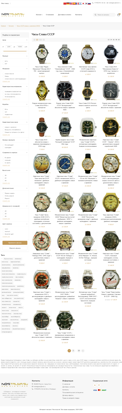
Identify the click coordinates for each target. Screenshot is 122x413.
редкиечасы (5, 289)
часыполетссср (14, 319)
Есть (6, 109)
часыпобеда (5, 316)
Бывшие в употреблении (13, 129)
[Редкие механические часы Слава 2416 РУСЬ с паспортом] (42, 91)
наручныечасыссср (7, 280)
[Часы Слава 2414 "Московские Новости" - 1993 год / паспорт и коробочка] (111, 54)
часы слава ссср (6, 301)
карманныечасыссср (18, 264)
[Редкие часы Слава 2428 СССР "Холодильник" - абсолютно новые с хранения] (111, 91)
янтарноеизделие (7, 331)
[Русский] (89, 3)
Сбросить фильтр (14, 248)
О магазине (50, 14)
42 (5, 178)
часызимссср (12, 307)
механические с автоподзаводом (15, 79)
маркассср (15, 267)
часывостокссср (6, 304)
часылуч (20, 307)
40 (5, 180)
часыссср (15, 325)
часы (3, 295)
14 (79, 350)
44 (5, 216)
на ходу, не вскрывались (13, 94)
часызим (4, 307)
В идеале (8, 157)
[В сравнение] (48, 52)
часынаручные (17, 313)
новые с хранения (10, 127)
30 (5, 175)
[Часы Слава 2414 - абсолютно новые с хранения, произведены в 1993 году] (42, 127)
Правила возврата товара (70, 398)
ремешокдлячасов (18, 292)
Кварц (7, 76)
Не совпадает (9, 145)
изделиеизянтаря (15, 261)
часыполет (5, 319)
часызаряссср (17, 304)
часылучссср (5, 310)
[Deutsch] (67, 3)
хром (6, 229)
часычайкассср (6, 328)
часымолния (14, 310)
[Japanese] (83, 3)
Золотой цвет (9, 234)
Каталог (39, 14)
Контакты (78, 14)
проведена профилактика (13, 91)
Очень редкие (9, 196)
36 (114, 39)
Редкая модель (9, 193)
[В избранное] (48, 47)
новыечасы (18, 280)
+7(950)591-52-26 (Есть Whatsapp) (45, 389)
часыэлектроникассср (18, 328)
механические (9, 73)
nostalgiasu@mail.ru (40, 386)
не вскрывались (10, 96)
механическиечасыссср (8, 274)
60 (119, 39)
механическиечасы (7, 270)
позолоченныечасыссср (8, 286)
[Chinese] (64, 3)
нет (6, 63)
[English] (71, 3)
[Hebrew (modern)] (80, 3)
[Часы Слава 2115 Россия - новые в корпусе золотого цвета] (88, 91)
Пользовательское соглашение (72, 392)
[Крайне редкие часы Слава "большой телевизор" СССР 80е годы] (65, 127)
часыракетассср (6, 322)
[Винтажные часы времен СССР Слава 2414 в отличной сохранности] (88, 54)
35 (5, 213)
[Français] (77, 3)
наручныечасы (19, 277)
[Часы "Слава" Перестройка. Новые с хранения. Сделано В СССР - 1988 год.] (111, 279)
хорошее (7, 160)
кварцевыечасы (6, 267)
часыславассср (6, 325)
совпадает (8, 147)
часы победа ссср (7, 298)
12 (108, 39)
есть (6, 61)
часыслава (16, 322)
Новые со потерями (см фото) (14, 132)
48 (116, 39)
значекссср (18, 258)
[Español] (74, 3)
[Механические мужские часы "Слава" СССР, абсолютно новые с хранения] (42, 320)
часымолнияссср (6, 313)
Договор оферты (67, 395)
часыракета (24, 319)
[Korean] (86, 3)
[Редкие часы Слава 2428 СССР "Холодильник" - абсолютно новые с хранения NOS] (65, 91)
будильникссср (8, 258)
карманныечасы (6, 264)
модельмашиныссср (7, 277)
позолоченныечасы (7, 283)
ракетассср (20, 286)
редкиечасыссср (15, 289)
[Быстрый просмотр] (48, 57)
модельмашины (21, 274)
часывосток (16, 301)
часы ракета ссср (19, 298)
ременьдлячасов (6, 292)
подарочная (8, 114)
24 (111, 39)
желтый (7, 231)
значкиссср (5, 261)
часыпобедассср (15, 316)
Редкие (7, 198)
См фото (7, 163)
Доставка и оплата (64, 14)
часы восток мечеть (12, 295)
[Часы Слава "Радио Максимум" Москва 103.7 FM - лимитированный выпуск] (42, 54)
